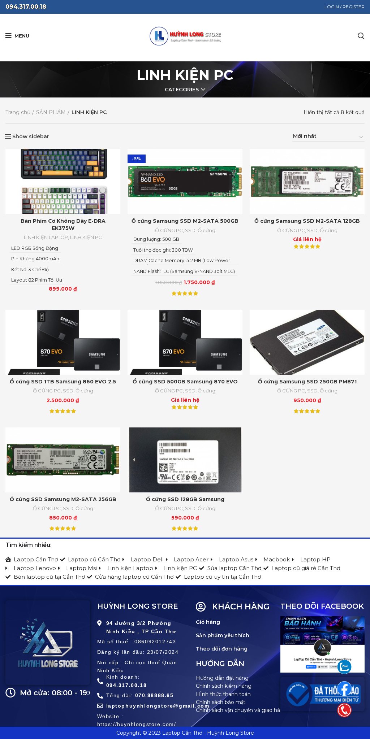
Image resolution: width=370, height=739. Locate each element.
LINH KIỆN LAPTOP (46, 237)
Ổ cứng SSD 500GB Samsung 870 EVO (185, 381)
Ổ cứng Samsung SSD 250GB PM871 (307, 381)
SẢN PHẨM (51, 112)
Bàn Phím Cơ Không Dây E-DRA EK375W (63, 224)
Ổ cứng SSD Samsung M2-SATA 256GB (63, 499)
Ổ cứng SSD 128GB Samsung (185, 499)
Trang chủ (17, 112)
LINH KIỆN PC (86, 237)
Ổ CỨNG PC (169, 230)
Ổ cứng (206, 230)
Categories (182, 89)
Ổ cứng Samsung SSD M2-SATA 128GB (307, 221)
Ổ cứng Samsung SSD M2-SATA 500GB (185, 221)
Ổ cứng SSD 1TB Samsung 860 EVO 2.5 (63, 381)
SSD (190, 230)
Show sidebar (30, 136)
